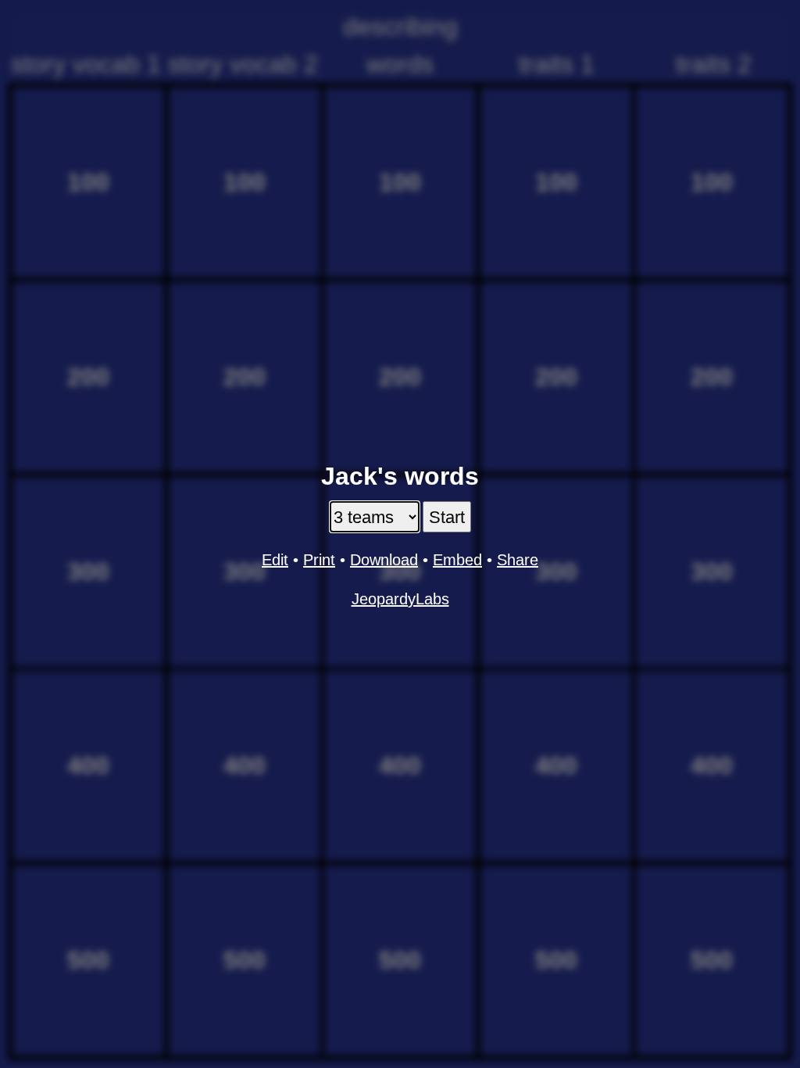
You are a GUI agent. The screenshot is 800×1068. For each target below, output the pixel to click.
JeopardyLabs (400, 598)
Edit (275, 559)
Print (319, 559)
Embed (457, 559)
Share (517, 559)
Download (384, 559)
